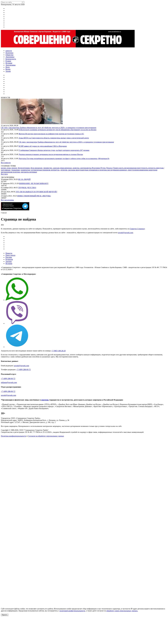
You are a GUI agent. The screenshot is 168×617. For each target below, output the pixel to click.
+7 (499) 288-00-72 (23, 369)
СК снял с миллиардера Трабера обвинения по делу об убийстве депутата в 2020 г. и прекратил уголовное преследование (48, 128)
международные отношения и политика (91, 170)
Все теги (4, 174)
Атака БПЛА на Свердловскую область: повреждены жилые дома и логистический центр (54, 138)
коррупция (153, 170)
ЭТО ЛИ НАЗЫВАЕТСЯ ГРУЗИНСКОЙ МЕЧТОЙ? (36, 192)
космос (4, 168)
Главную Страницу (137, 229)
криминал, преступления (129, 170)
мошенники (144, 170)
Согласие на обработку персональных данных (46, 436)
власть (121, 168)
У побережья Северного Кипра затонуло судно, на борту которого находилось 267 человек (54, 150)
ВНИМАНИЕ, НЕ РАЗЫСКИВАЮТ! (33, 183)
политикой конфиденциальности (72, 611)
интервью (33, 172)
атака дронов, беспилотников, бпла (21, 168)
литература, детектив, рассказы (63, 170)
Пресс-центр (10, 255)
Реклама (8, 257)
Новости (8, 253)
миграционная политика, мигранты (15, 172)
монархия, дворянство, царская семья (49, 168)
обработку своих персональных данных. (122, 611)
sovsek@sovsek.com (125, 233)
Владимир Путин (99, 168)
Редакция (9, 259)
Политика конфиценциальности (13, 436)
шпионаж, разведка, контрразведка (78, 168)
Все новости (6, 163)
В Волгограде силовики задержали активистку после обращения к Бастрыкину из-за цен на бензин (57, 130)
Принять (5, 615)
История (8, 263)
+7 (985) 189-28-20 (58, 351)
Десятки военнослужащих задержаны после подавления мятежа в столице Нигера (51, 154)
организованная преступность (136, 168)
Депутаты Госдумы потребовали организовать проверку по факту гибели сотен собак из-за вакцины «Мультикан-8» (64, 158)
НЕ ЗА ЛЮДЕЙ (24, 179)
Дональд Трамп (112, 168)
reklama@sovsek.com (9, 382)
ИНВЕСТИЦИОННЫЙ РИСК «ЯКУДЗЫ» (34, 196)
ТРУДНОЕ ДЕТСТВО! (27, 188)
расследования (113, 170)
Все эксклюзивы (7, 200)
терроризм (46, 170)
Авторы (8, 261)
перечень (45, 400)
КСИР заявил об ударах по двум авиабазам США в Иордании (43, 146)
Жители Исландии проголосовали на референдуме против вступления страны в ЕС (51, 134)
